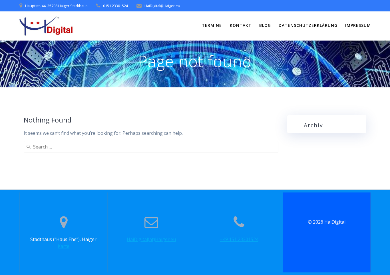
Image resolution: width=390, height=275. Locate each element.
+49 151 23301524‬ (239, 239)
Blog (265, 25)
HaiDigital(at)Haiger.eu (151, 239)
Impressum (358, 25)
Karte (63, 246)
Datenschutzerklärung (308, 25)
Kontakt (241, 25)
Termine (212, 25)
